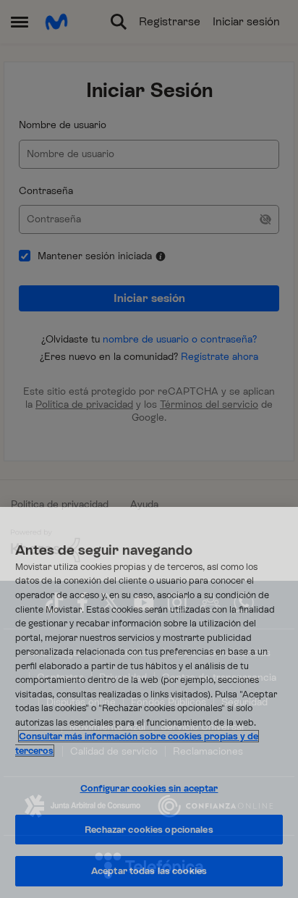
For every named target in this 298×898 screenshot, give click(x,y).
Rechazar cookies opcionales (149, 829)
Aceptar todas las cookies (149, 870)
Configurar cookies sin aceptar (149, 788)
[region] (149, 702)
